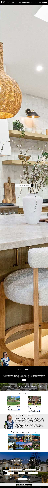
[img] (39, 487)
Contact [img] (43, 2)
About (29, 2)
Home (13, 2)
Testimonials (33, 2)
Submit (28, 479)
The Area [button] (36, 2)
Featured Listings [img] (21, 2)
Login (46, 2)
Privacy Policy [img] (36, 477)
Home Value (26, 2)
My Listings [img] (16, 2)
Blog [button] (40, 2)
